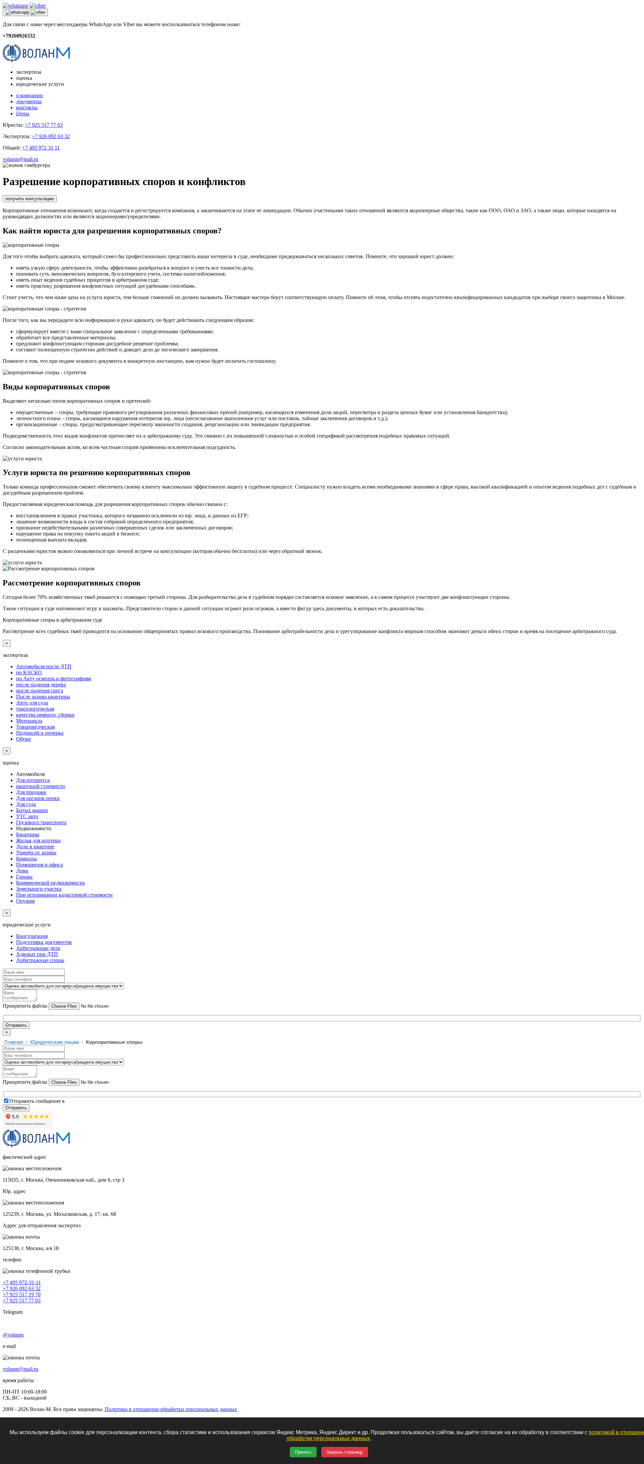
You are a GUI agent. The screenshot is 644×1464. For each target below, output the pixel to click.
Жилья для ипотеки (38, 840)
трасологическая (35, 709)
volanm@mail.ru (20, 159)
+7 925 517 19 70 (22, 1294)
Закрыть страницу (344, 1452)
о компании (29, 95)
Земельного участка (38, 889)
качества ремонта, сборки (45, 715)
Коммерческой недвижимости (50, 883)
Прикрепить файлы (25, 1006)
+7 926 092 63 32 (51, 136)
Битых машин (32, 810)
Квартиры (27, 834)
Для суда (26, 804)
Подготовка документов (44, 942)
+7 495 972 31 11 (41, 148)
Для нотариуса (33, 780)
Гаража (24, 877)
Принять (303, 1452)
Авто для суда (32, 703)
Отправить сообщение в (37, 1101)
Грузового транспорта (41, 822)
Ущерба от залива (36, 852)
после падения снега (39, 690)
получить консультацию (29, 198)
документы (29, 101)
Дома (22, 871)
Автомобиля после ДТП (43, 666)
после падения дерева (41, 684)
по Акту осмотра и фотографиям (53, 678)
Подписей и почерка (39, 733)
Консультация (32, 936)
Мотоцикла (29, 721)
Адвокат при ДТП (37, 954)
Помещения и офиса (39, 864)
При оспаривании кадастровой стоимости (64, 895)
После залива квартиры (43, 696)
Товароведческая (35, 727)
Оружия (25, 901)
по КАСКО (29, 672)
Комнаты (26, 858)
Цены (22, 113)
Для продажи (31, 792)
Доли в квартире (35, 846)
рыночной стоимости (40, 786)
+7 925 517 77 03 (44, 125)
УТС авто (27, 816)
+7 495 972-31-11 (22, 1282)
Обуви (23, 739)
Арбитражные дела (38, 948)
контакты (27, 107)
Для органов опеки (38, 798)
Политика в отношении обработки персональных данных (171, 1409)
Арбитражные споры (40, 960)
